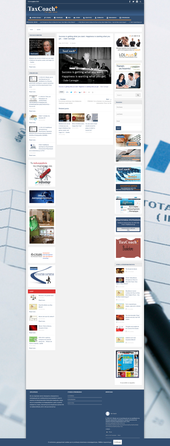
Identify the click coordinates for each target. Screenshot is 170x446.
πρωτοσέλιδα (124, 382)
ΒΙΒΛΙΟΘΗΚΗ (112, 17)
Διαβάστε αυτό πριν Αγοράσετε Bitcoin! (131, 338)
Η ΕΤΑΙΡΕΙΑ (71, 396)
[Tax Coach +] (42, 9)
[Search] (138, 95)
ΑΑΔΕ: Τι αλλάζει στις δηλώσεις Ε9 (44, 117)
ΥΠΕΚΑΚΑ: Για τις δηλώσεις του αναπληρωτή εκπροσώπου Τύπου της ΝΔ (99, 101)
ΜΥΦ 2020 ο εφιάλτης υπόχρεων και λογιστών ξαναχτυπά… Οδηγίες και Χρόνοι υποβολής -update (40, 340)
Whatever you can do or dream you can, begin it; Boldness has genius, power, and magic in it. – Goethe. (41, 60)
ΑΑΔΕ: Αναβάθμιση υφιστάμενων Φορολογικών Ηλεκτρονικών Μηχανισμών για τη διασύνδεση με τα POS (41, 147)
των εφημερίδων (131, 382)
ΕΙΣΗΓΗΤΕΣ (88, 17)
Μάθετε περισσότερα (104, 442)
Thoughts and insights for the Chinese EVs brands (132, 327)
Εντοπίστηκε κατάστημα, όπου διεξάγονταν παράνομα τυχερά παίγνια (70, 101)
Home (31, 29)
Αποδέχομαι (117, 442)
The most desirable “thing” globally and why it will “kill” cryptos (133, 317)
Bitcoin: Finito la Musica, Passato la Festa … (45, 327)
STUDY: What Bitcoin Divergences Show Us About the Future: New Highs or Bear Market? (126, 280)
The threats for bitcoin (131, 269)
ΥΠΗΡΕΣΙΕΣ (59, 17)
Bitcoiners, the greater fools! (46, 295)
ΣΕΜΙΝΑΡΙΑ (100, 17)
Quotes (38, 29)
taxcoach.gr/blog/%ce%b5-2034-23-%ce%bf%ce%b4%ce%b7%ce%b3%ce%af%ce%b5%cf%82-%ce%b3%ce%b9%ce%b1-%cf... (122, 425)
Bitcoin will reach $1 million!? (46, 316)
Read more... (33, 67)
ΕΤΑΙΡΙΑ (48, 17)
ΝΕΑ (69, 17)
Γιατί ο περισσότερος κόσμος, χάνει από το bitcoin (108, 22)
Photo (110, 432)
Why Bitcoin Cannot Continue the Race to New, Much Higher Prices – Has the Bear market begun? (68, 22)
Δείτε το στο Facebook (111, 435)
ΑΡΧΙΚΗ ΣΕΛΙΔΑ (36, 17)
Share (119, 435)
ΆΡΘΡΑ (78, 17)
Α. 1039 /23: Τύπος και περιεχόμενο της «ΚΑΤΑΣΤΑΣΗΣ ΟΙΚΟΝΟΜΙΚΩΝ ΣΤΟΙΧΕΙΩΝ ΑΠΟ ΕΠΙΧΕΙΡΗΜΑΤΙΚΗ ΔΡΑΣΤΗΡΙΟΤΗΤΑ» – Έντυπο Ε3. (40, 101)
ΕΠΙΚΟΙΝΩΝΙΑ (126, 17)
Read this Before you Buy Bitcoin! (45, 306)
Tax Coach (113, 413)
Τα (120, 382)
